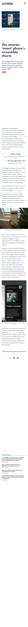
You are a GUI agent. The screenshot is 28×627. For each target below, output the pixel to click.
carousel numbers (7, 192)
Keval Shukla (5, 473)
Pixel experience (13, 332)
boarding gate (18, 190)
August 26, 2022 (15, 163)
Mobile (4, 72)
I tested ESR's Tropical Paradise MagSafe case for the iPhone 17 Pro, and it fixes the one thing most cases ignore (13, 459)
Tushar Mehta (5, 462)
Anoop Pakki (12, 29)
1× (11, 320)
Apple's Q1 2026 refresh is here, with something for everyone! (12, 471)
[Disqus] (14, 562)
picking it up (20, 136)
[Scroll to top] (25, 625)
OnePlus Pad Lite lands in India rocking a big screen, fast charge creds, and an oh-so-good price (13, 477)
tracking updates (17, 192)
